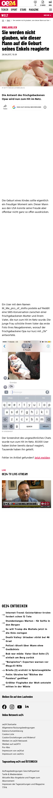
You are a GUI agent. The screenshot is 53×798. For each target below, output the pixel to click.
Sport (14, 9)
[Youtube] (19, 707)
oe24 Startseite (9, 724)
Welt (4, 15)
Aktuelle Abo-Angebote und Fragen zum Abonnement (21, 779)
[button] (27, 494)
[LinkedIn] (27, 707)
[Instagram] (12, 707)
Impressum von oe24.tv (13, 754)
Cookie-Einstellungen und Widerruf (18, 737)
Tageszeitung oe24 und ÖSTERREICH (19, 761)
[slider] (16, 504)
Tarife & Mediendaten (12, 774)
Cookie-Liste (8, 734)
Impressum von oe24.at (13, 751)
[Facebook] (4, 707)
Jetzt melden (42, 458)
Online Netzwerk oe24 (13, 714)
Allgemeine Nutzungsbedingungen (18, 728)
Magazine (34, 9)
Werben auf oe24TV (11, 744)
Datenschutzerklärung (12, 731)
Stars (23, 9)
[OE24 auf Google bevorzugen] (45, 107)
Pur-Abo (6, 747)
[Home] (3, 20)
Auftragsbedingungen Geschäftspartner (20, 771)
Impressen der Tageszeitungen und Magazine (23, 784)
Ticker (4, 9)
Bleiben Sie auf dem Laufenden (17, 696)
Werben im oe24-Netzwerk (14, 741)
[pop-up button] (42, 503)
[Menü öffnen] (50, 9)
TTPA (4, 787)
